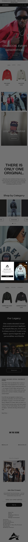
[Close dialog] (26, 262)
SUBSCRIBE (7, 276)
